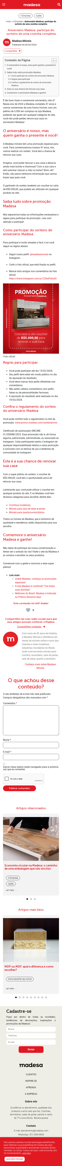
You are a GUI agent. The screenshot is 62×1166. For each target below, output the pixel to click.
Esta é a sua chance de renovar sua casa (26, 89)
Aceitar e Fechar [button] (14, 1159)
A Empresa (18, 21)
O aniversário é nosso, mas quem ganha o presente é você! (31, 67)
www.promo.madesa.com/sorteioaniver (36, 422)
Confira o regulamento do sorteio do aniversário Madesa (31, 84)
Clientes (31, 1074)
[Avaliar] (28, 610)
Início (8, 21)
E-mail (7, 752)
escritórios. (39, 512)
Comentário (10, 703)
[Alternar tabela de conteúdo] (52, 60)
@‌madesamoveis (39, 254)
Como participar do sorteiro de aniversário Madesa (32, 76)
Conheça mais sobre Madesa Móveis (40, 666)
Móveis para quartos (20, 512)
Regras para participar (20, 79)
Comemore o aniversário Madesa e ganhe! (26, 93)
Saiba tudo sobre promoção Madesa (24, 72)
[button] (4, 4)
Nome (7, 740)
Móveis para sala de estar (22, 508)
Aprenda (31, 1087)
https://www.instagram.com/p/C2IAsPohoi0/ (33, 278)
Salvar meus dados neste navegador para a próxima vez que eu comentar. (30, 768)
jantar (42, 508)
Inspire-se (31, 1081)
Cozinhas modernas (19, 505)
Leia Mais (26, 1153)
